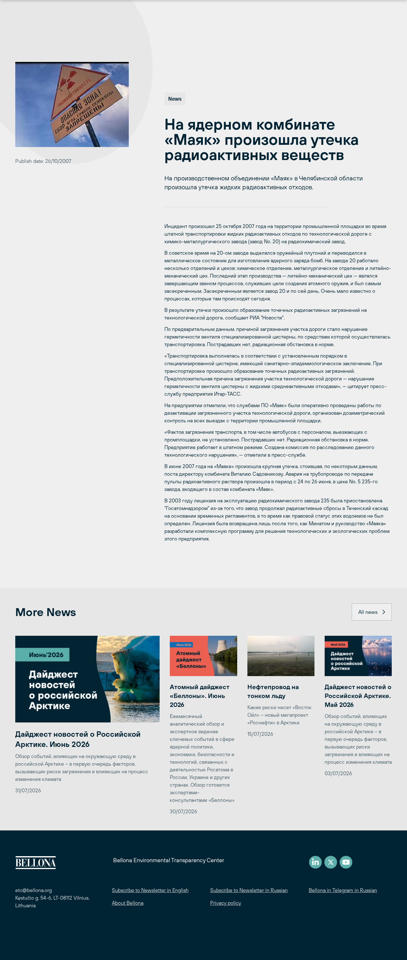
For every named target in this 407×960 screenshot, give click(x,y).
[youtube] (346, 862)
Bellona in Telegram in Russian (343, 890)
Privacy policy (225, 903)
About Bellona (127, 903)
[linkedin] (315, 862)
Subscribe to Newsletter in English (150, 890)
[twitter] (330, 862)
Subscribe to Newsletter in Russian (249, 890)
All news (367, 612)
